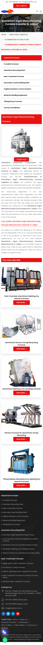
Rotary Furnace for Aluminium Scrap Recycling (21, 434)
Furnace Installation (12, 107)
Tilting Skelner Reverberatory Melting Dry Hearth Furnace (21, 480)
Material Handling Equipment (15, 95)
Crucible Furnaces (11, 64)
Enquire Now (21, 159)
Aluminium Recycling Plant (17, 39)
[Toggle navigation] (41, 12)
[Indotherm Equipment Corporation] (8, 11)
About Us (23, 619)
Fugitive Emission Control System (17, 89)
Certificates (23, 622)
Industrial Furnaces (19, 34)
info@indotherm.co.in (29, 2)
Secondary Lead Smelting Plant (16, 83)
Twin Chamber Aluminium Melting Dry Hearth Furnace (21, 297)
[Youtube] (18, 614)
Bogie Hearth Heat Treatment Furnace (18, 563)
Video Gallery (19, 625)
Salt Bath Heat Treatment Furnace (16, 581)
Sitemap (4, 628)
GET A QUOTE (21, 6)
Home (3, 34)
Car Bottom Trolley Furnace (14, 567)
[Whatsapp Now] (5, 639)
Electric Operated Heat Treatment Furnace (20, 571)
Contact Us (31, 625)
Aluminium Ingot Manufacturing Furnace (18, 535)
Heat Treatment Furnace (14, 76)
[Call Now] (4, 631)
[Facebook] (3, 614)
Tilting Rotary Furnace (13, 101)
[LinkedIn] (13, 614)
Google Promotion (32, 639)
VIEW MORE (20, 302)
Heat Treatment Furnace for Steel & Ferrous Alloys (20, 576)
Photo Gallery (6, 625)
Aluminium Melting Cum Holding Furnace (21, 389)
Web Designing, (19, 639)
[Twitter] (8, 614)
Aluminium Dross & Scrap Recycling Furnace (21, 343)
